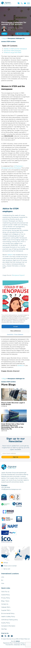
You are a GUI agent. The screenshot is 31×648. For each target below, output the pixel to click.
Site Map (4, 629)
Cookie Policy (10, 334)
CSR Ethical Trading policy (9, 619)
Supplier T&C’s (5, 610)
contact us (20, 365)
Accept (15, 326)
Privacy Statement (18, 334)
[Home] (6, 4)
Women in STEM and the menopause (15, 49)
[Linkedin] (9, 636)
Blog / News (5, 601)
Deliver (18, 641)
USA (2, 577)
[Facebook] (2, 636)
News (4, 33)
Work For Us (5, 591)
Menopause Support (18, 275)
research (10, 254)
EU (2, 580)
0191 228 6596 (5, 487)
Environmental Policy (7, 613)
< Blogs (3, 38)
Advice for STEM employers (12, 50)
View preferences (15, 330)
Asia (2, 583)
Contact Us (4, 604)
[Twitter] (5, 636)
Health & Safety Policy (8, 616)
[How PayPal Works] (9, 533)
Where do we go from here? (12, 52)
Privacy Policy (5, 598)
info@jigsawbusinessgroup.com (11, 489)
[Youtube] (12, 636)
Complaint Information (8, 626)
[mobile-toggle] (28, 3)
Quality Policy (5, 623)
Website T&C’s (5, 607)
